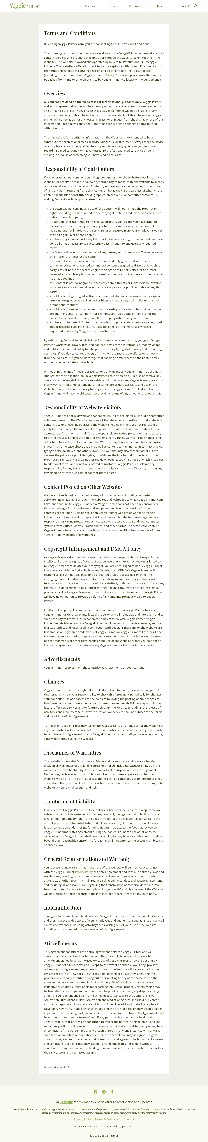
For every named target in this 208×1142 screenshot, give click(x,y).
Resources (135, 6)
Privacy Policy (114, 75)
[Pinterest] (95, 1091)
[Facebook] (112, 1091)
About (161, 6)
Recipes (90, 6)
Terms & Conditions (108, 1119)
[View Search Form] (195, 6)
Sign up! (66, 1102)
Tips (112, 6)
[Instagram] (104, 1091)
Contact (184, 6)
